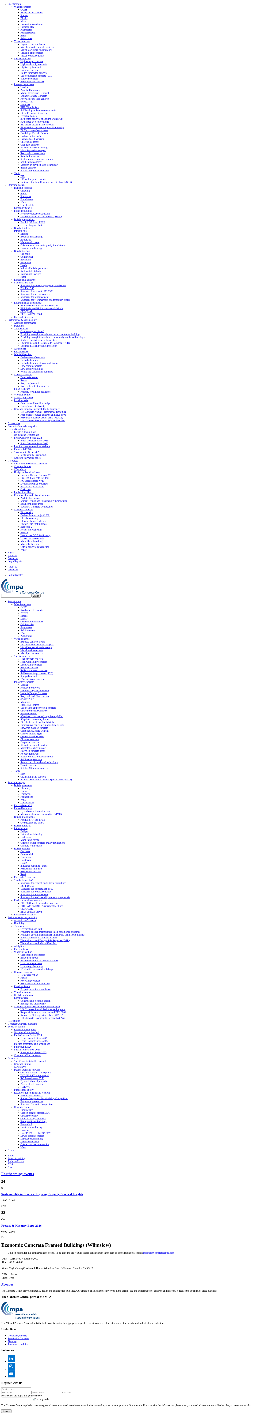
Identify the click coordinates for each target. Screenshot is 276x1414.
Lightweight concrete (31, 67)
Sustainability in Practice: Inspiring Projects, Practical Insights (42, 1194)
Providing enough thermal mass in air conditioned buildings (50, 334)
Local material (21, 400)
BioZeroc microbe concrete (34, 130)
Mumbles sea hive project (33, 150)
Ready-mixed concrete (31, 12)
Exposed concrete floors (32, 44)
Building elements (23, 187)
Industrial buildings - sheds (33, 268)
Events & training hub (25, 432)
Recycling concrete (30, 383)
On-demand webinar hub (26, 434)
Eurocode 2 (26, 526)
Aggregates (26, 29)
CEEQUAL (26, 311)
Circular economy (23, 374)
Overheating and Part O (32, 225)
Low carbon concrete (31, 366)
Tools (17, 173)
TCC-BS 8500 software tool (34, 478)
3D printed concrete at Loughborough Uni (41, 118)
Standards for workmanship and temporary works (45, 299)
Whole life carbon (23, 354)
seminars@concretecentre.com (158, 1252)
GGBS (23, 9)
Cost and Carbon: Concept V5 (35, 475)
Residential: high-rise (31, 271)
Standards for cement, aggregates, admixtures (43, 285)
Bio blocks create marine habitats (37, 124)
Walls (23, 202)
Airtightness (20, 348)
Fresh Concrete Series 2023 (34, 440)
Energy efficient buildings (33, 524)
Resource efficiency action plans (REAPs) (41, 417)
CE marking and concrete (33, 179)
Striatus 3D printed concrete (34, 170)
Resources (13, 460)
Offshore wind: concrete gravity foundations (42, 245)
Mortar (23, 21)
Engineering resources (31, 503)
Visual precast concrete (32, 55)
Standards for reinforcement (34, 297)
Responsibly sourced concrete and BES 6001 (43, 414)
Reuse (23, 380)
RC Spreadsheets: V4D (32, 480)
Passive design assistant (32, 486)
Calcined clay (27, 27)
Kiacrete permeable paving (33, 147)
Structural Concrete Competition (36, 506)
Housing (24, 532)
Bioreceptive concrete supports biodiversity (42, 127)
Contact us (13, 558)
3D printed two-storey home (34, 121)
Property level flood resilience (35, 391)
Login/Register (15, 561)
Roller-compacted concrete (33, 72)
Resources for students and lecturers (32, 495)
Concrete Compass (23, 509)
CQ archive (20, 469)
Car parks (25, 253)
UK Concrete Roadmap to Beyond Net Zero (42, 420)
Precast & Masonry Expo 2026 (21, 1225)
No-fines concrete (29, 70)
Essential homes (28, 116)
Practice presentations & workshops (32, 446)
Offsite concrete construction (34, 546)
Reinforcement (27, 32)
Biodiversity (26, 512)
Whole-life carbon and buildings (36, 371)
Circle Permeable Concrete (33, 113)
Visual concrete (22, 41)
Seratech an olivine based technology (39, 164)
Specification (14, 4)
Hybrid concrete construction (35, 213)
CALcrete (25, 489)
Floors (23, 193)
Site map (12, 1341)
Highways (25, 239)
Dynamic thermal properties (34, 483)
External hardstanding (31, 236)
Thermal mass (21, 328)
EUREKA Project (29, 107)
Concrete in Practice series (27, 457)
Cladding (25, 190)
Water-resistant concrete (32, 81)
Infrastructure (20, 230)
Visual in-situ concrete (31, 52)
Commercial (26, 256)
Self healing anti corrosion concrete (38, 110)
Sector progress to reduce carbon (36, 159)
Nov (10, 1167)
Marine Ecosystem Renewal (34, 93)
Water (23, 35)
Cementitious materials (31, 24)
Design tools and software (27, 472)
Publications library (24, 492)
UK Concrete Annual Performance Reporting (43, 411)
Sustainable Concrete (18, 1338)
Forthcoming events (17, 1174)
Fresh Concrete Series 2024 (28, 437)
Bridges (24, 233)
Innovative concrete (24, 84)
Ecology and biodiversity (33, 406)
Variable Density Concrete (33, 95)
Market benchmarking (31, 541)
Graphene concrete (29, 144)
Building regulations (24, 219)
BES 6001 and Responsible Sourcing (39, 305)
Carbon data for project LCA (35, 515)
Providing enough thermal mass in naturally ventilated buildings (52, 337)
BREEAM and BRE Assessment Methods (41, 308)
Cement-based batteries (32, 139)
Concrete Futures (22, 466)
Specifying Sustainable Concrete (30, 463)
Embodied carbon (29, 360)
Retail (23, 276)
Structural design (16, 185)
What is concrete (22, 6)
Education (25, 259)
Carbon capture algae (31, 136)
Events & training (16, 429)
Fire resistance (21, 351)
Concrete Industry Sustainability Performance (37, 409)
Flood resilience (22, 388)
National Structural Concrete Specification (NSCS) (46, 182)
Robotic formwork (29, 156)
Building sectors (22, 251)
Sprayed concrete (29, 78)
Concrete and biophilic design (35, 403)
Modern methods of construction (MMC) (41, 216)
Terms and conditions (18, 1344)
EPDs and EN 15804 (31, 314)
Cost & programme (23, 397)
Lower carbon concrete (32, 538)
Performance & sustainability (22, 320)
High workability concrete (33, 64)
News (11, 552)
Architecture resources (31, 498)
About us (12, 555)
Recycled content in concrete (35, 386)
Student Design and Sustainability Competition (44, 501)
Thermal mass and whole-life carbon (38, 345)
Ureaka (24, 87)
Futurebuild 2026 (22, 449)
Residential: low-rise (30, 274)
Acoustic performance (25, 322)
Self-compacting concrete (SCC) (36, 75)
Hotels (23, 265)
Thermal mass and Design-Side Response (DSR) (45, 343)
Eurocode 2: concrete (24, 279)
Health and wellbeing (31, 529)
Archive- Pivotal (16, 1161)
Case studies (14, 423)
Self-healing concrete (31, 162)
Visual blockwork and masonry (36, 50)
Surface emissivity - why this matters (38, 340)
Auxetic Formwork (30, 90)
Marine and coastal (29, 242)
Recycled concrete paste (32, 153)
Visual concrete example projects (37, 47)
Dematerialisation (29, 377)
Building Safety (22, 228)
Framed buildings (23, 210)
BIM (22, 176)
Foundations (26, 199)
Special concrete (22, 58)
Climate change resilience (33, 521)
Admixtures (26, 38)
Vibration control (22, 394)
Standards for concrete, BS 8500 (36, 291)
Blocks (23, 18)
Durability (19, 325)
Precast (24, 15)
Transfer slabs (27, 205)
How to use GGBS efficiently (35, 535)
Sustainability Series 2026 (27, 452)
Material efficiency (29, 544)
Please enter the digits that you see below (21, 1395)
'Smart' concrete (28, 167)
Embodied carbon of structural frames (39, 363)
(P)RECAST (27, 101)
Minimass (25, 104)
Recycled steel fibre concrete (34, 98)
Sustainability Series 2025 (33, 455)
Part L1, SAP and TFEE (32, 222)
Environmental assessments (28, 302)
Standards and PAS (24, 282)
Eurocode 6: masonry (25, 317)
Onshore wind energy (31, 248)
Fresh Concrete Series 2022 (34, 443)
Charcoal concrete (29, 141)
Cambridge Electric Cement (34, 133)
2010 (10, 1164)
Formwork (25, 196)
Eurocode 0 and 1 (23, 208)
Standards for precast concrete (35, 294)
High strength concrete (31, 61)
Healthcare (25, 262)
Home (11, 1155)
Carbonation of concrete (32, 357)
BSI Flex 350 (27, 288)
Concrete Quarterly (17, 1335)
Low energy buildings (31, 368)
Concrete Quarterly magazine (22, 426)
